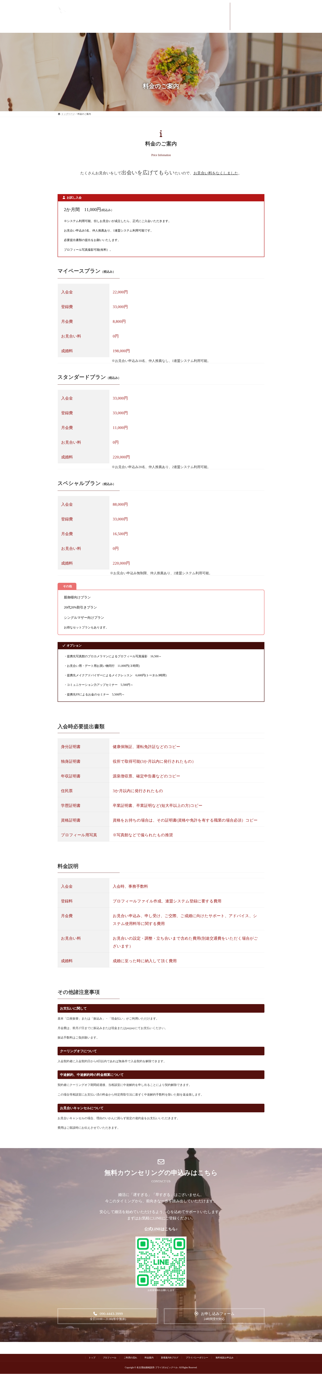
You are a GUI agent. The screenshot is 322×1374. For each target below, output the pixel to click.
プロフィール (109, 1357)
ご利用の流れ (130, 1357)
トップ (92, 1357)
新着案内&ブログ (169, 1357)
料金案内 (149, 1357)
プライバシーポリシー (197, 1357)
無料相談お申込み (224, 1357)
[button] (108, 1316)
